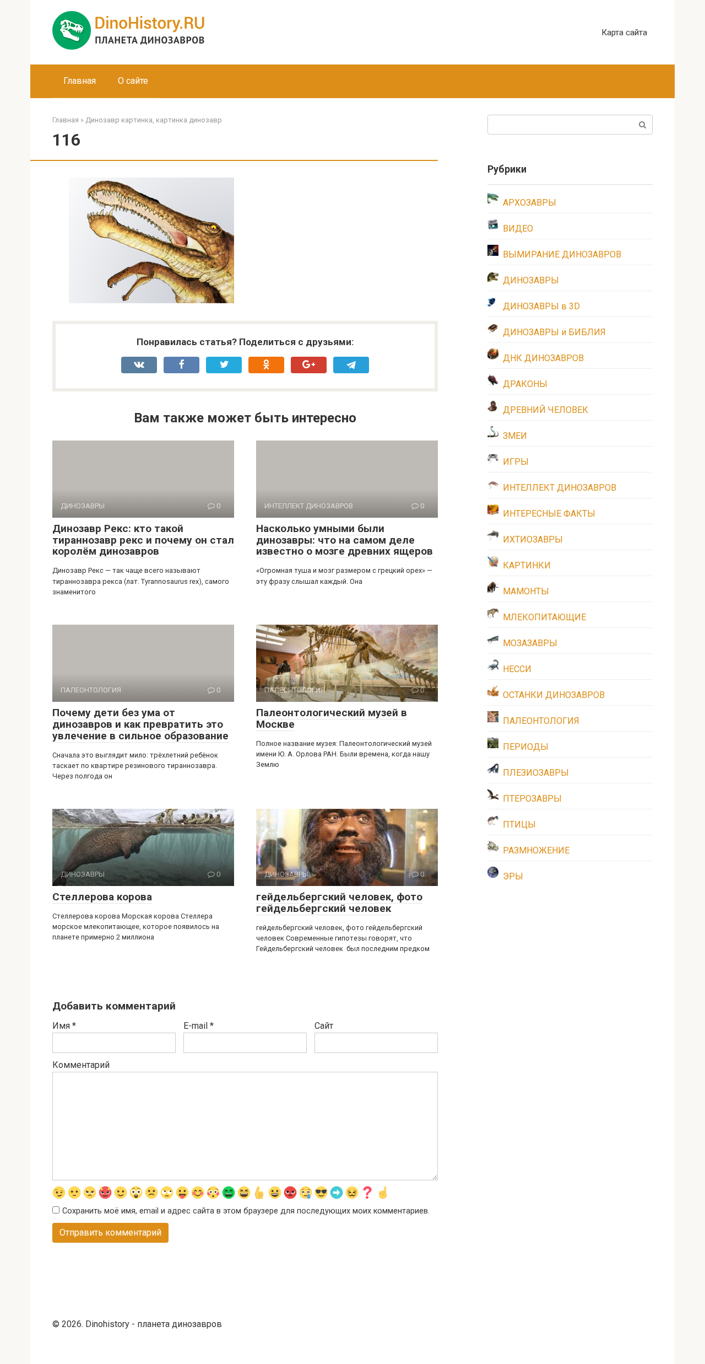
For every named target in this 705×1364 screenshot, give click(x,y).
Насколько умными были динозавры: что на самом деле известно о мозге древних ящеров (344, 540)
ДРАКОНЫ (525, 384)
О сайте (133, 81)
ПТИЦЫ (519, 824)
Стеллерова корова (102, 896)
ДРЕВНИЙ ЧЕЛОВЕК (545, 410)
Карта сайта (624, 32)
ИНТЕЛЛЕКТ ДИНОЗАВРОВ (559, 487)
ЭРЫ (513, 876)
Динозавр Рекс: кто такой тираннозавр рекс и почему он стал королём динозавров (143, 540)
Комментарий (81, 1065)
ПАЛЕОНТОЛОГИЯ (541, 721)
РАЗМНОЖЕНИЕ (536, 850)
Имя (64, 1026)
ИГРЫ (516, 462)
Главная (79, 81)
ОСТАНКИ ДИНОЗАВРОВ (554, 695)
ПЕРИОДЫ (526, 747)
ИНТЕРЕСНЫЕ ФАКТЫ (549, 513)
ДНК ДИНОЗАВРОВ (543, 358)
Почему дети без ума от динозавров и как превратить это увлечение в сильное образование (140, 724)
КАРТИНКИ (527, 565)
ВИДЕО (518, 228)
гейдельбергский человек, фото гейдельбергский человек (339, 902)
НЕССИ (517, 669)
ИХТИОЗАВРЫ (533, 539)
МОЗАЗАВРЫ (530, 643)
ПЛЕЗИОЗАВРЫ (536, 772)
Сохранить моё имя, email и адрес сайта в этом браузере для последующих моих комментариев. (246, 1211)
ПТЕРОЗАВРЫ (532, 798)
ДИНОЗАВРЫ (531, 280)
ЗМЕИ (515, 436)
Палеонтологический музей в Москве (331, 718)
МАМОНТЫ (526, 591)
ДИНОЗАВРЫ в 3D (541, 306)
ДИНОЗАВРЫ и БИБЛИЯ (554, 332)
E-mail (198, 1026)
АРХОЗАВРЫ (529, 202)
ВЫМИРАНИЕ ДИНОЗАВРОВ (562, 254)
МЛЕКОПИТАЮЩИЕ (544, 617)
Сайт (323, 1026)
